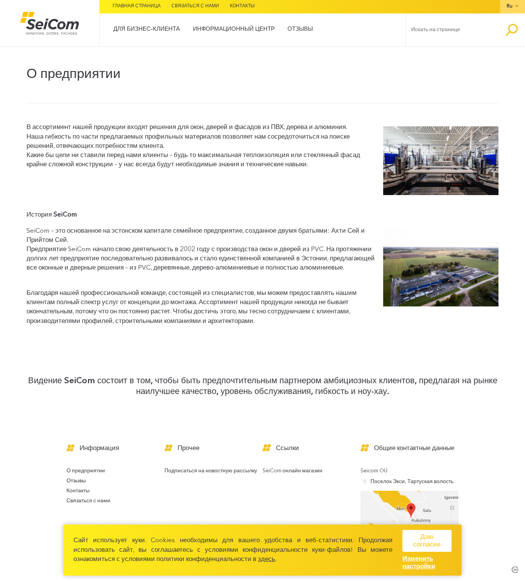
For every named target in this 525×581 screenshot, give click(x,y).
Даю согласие (426, 541)
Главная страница (137, 6)
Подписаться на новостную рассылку (210, 470)
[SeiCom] (49, 23)
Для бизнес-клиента (146, 29)
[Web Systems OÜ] (515, 569)
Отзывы (300, 29)
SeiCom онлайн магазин (292, 470)
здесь (266, 559)
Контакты (242, 6)
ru (510, 6)
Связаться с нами (195, 6)
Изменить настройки (418, 563)
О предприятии (85, 470)
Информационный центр (234, 29)
